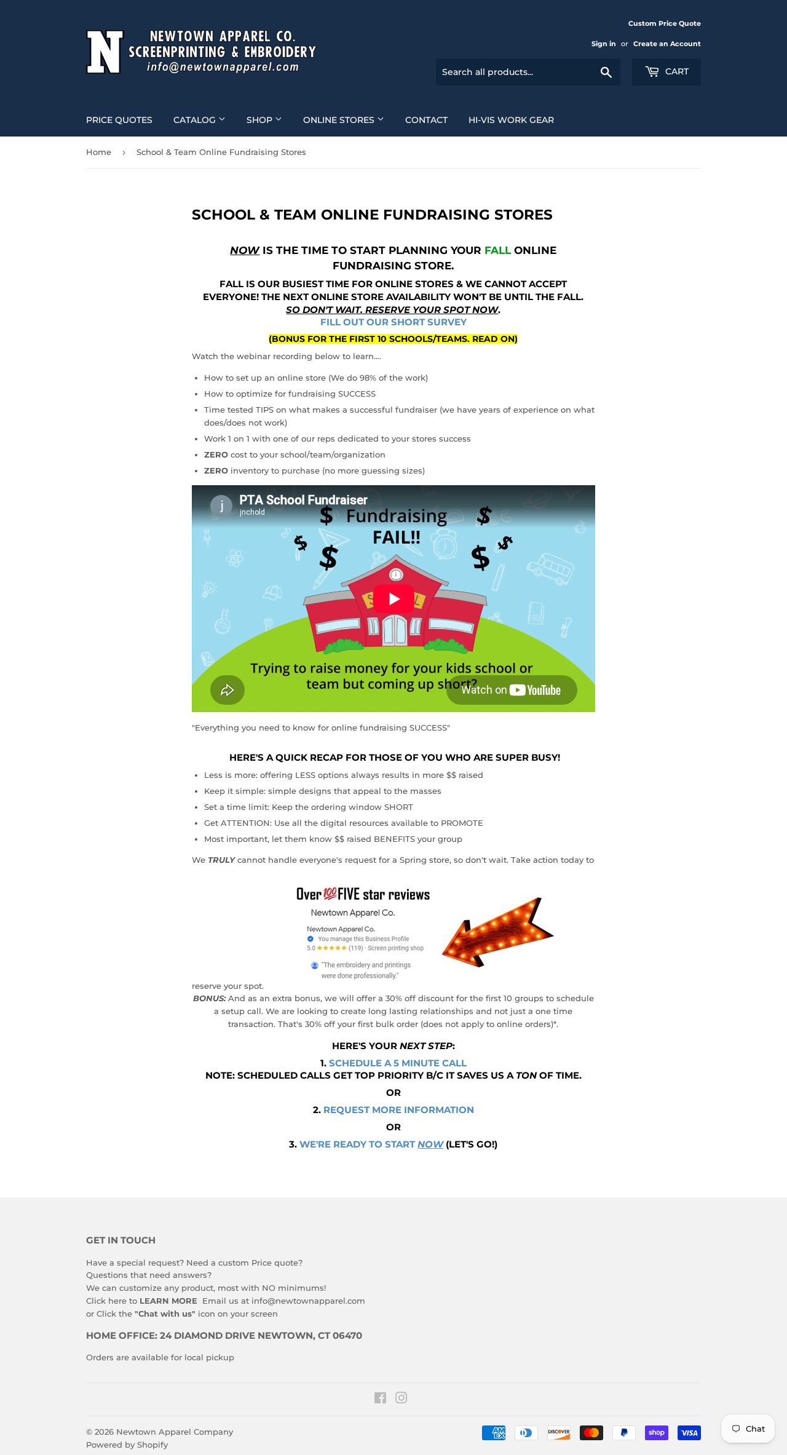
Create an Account (667, 43)
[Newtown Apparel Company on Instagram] (401, 1400)
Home (98, 152)
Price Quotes (119, 119)
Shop (261, 119)
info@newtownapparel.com (308, 1301)
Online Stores (340, 119)
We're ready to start (371, 1144)
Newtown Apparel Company (174, 1432)
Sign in (603, 43)
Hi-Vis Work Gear (511, 119)
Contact (426, 119)
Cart (676, 71)
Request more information (398, 1110)
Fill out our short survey (393, 322)
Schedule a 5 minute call (398, 1063)
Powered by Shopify (127, 1444)
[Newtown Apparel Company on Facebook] (380, 1400)
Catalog (195, 119)
